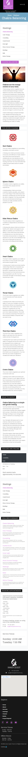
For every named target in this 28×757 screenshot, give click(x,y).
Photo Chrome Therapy (9, 47)
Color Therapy (6, 35)
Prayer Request (7, 718)
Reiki (4, 53)
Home (10, 15)
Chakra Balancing (8, 31)
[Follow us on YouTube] (11, 722)
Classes (5, 714)
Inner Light (5, 44)
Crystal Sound (6, 41)
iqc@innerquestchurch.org (14, 626)
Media (4, 716)
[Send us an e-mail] (15, 722)
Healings (16, 15)
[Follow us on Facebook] (2, 722)
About (4, 707)
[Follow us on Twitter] (7, 722)
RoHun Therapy (6, 56)
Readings (5, 50)
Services (5, 709)
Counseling (5, 38)
